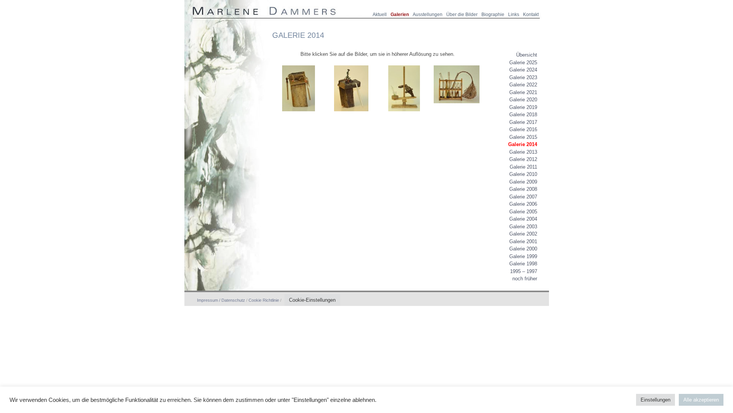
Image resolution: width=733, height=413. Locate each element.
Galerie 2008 (523, 189)
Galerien (400, 14)
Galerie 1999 (523, 256)
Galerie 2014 (522, 144)
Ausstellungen (427, 14)
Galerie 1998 (523, 264)
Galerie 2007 (523, 197)
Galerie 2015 (523, 137)
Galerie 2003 (523, 226)
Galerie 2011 (523, 167)
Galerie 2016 (523, 129)
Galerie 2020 (523, 99)
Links (513, 14)
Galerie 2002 (523, 234)
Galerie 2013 (523, 152)
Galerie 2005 (523, 212)
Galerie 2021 (523, 92)
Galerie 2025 (523, 62)
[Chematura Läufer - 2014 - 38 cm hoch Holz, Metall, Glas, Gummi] (351, 114)
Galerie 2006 (523, 204)
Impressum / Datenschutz (221, 300)
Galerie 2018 (523, 114)
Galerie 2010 (523, 174)
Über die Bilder (462, 14)
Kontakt (531, 14)
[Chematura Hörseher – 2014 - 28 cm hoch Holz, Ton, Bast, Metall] (298, 114)
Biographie (492, 14)
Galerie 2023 (523, 77)
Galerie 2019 (523, 107)
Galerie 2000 (523, 249)
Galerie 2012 (523, 159)
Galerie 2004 (523, 219)
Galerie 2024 (523, 70)
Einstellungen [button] (655, 400)
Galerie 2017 (523, 122)
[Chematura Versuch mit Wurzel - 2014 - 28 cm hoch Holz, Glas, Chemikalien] (457, 106)
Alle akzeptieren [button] (701, 400)
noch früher (524, 278)
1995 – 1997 (523, 271)
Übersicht (526, 55)
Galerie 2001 (523, 241)
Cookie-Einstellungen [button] (312, 300)
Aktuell (380, 14)
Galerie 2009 (523, 182)
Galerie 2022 (523, 85)
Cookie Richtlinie (264, 300)
